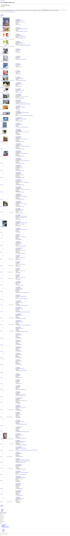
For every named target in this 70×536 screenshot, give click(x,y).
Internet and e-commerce (20, 308)
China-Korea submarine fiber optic (21, 477)
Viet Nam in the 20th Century (20, 421)
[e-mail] (19, 31)
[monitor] (22, 456)
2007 (19, 123)
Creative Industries (19, 249)
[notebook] (25, 370)
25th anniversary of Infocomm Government (22, 222)
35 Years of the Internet (20, 288)
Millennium (18, 386)
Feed (4, 525)
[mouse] (22, 395)
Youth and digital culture (20, 124)
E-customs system (19, 282)
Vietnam (19, 367)
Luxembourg (19, 82)
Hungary (19, 241)
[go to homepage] (2, 0)
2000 (19, 392)
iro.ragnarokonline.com (26, 160)
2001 (19, 301)
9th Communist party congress (20, 368)
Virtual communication (19, 35)
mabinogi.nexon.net (25, 153)
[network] (27, 115)
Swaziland (19, 433)
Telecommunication (19, 465)
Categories (3, 529)
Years (3, 531)
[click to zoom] (5, 46)
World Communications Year (20, 498)
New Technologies (19, 95)
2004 (19, 287)
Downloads (2, 510)
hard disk (2, 14)
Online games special (19, 137)
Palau (18, 412)
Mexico (19, 440)
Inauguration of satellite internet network (22, 296)
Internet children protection (20, 78)
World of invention (19, 130)
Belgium (19, 19)
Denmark (19, 391)
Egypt (18, 27)
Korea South (19, 136)
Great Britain (19, 129)
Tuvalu (19, 333)
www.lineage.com (25, 203)
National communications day (20, 209)
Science (18, 235)
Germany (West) (20, 490)
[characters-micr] (24, 305)
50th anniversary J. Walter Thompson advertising (22, 472)
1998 (19, 447)
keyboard (1, 506)
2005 (19, 248)
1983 (19, 497)
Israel (18, 41)
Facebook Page (5, 512)
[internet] (19, 24)
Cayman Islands (20, 464)
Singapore (19, 221)
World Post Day (19, 484)
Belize (18, 458)
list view (1, 17)
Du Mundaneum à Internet (20, 20)
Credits (2, 511)
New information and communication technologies (23, 112)
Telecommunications (19, 242)
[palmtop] (30, 115)
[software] (24, 395)
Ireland (19, 385)
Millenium (18, 413)
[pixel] (26, 298)
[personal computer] (25, 31)
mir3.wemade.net (27, 189)
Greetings (18, 256)
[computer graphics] (20, 298)
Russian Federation (20, 446)
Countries (3, 530)
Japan (18, 373)
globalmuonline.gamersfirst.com (25, 146)
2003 (19, 295)
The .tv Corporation (19, 334)
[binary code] (19, 59)
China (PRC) (19, 476)
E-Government (19, 57)
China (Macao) (19, 300)
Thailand (19, 208)
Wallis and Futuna (20, 117)
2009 (19, 34)
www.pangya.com (25, 196)
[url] (21, 66)
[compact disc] (20, 115)
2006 (19, 144)
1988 (19, 491)
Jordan (18, 48)
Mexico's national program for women (21, 441)
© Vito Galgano (4, 524)
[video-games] (22, 141)
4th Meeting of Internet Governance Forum (22, 28)
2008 (19, 106)
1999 (19, 427)
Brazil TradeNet (19, 406)
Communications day (19, 453)
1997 (19, 471)
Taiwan (19, 261)
